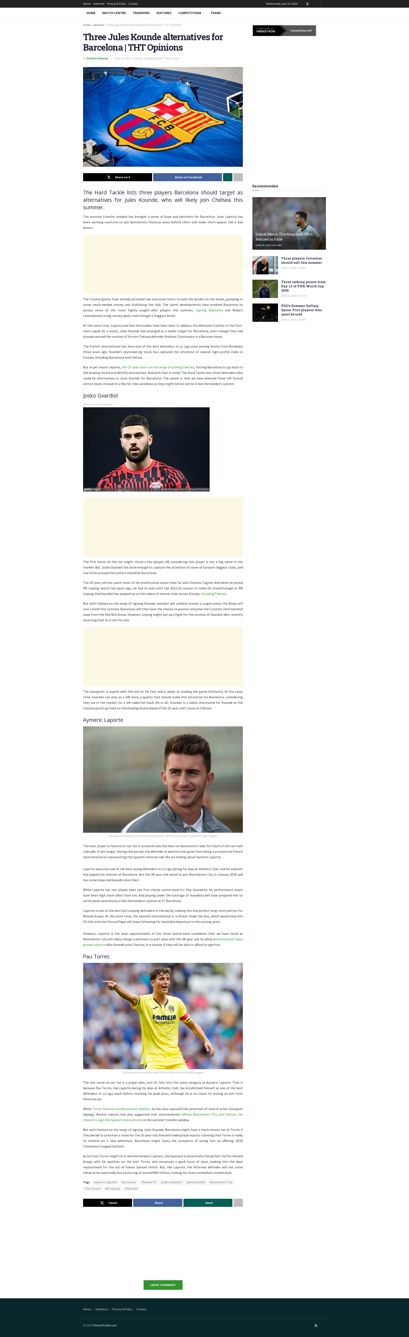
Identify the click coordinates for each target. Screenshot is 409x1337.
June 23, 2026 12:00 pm (294, 295)
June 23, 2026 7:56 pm (293, 267)
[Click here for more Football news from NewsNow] (270, 30)
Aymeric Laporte (105, 1182)
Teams (215, 13)
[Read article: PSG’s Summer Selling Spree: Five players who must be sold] (265, 313)
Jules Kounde (196, 1182)
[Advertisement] (163, 264)
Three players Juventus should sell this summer (301, 260)
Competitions (189, 13)
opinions (98, 25)
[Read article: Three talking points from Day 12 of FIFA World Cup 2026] (265, 289)
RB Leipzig (112, 1188)
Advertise (99, 4)
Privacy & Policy (116, 4)
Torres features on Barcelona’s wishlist (121, 1109)
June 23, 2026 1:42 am (293, 319)
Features (164, 13)
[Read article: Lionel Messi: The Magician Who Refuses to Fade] (289, 223)
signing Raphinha (209, 310)
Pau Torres (93, 1188)
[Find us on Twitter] (307, 4)
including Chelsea (213, 594)
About (87, 4)
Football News (299, 30)
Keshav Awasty (97, 58)
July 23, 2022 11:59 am (129, 58)
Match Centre (114, 13)
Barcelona (129, 1182)
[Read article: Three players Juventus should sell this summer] (265, 265)
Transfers (141, 13)
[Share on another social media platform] (238, 177)
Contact (133, 4)
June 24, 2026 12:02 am (268, 245)
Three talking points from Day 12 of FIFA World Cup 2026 (303, 286)
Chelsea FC (149, 1182)
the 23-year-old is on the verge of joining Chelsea (158, 367)
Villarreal (131, 1188)
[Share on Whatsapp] (227, 177)
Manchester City (221, 1182)
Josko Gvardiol (171, 1182)
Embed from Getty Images (98, 404)
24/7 (309, 30)
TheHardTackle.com (104, 1325)
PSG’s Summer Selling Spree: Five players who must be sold (301, 310)
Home (90, 13)
